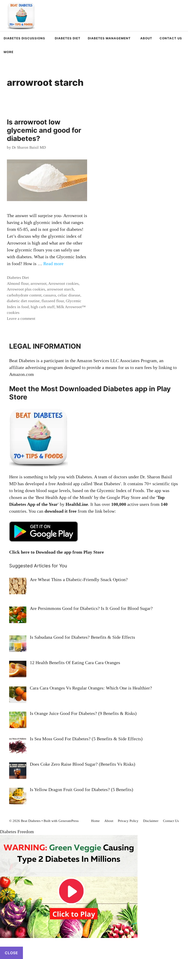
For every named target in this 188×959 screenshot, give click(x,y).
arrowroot (38, 283)
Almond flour (18, 283)
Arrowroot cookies (63, 283)
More (9, 52)
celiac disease (69, 295)
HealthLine (77, 504)
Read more (53, 263)
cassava (49, 295)
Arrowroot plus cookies (26, 289)
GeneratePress (68, 821)
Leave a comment (21, 318)
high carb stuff (43, 307)
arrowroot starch (60, 289)
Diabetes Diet (67, 38)
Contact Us (171, 38)
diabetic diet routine (23, 301)
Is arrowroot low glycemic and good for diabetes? (44, 130)
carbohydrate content (24, 295)
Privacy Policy (128, 821)
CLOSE (11, 953)
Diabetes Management (109, 38)
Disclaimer (150, 821)
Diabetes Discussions (24, 38)
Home (95, 821)
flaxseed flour (52, 301)
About (146, 38)
